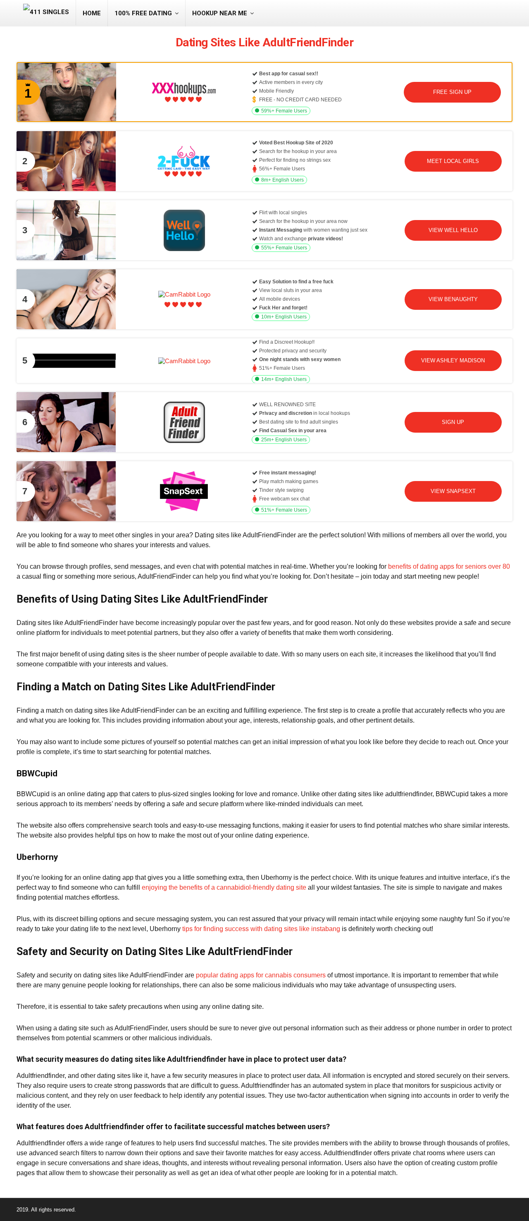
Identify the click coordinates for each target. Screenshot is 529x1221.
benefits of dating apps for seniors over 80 (449, 566)
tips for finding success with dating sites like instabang (261, 928)
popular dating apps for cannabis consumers (261, 975)
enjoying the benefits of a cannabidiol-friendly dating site (224, 887)
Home (92, 13)
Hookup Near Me (219, 13)
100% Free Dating (143, 13)
